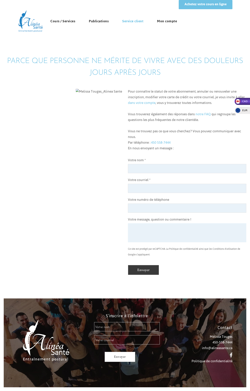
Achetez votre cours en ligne (206, 4)
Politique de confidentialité (183, 249)
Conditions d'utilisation (225, 249)
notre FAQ (203, 114)
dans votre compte (141, 102)
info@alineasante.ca (217, 348)
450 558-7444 (161, 142)
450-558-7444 (222, 342)
